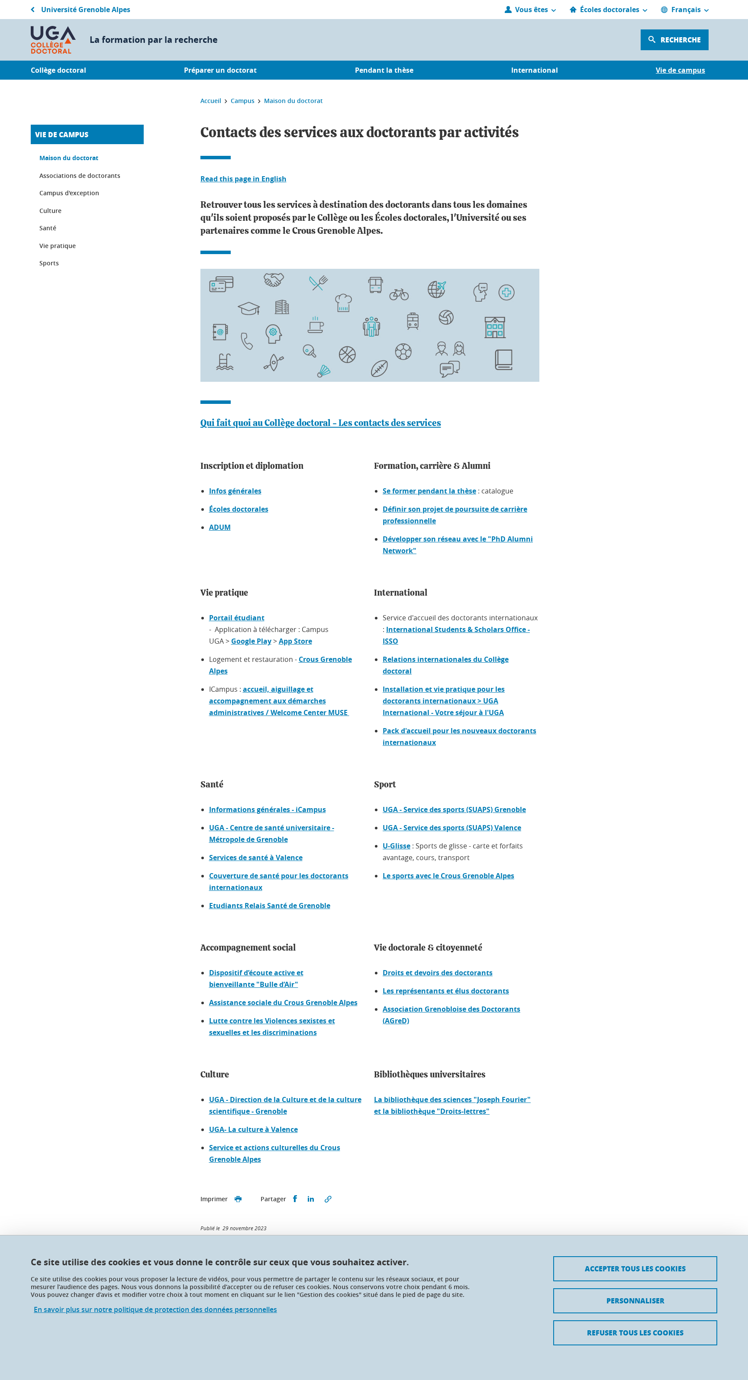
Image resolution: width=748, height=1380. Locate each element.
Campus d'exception (69, 193)
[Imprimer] (238, 1199)
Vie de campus (61, 134)
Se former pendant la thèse (429, 491)
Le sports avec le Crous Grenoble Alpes (448, 875)
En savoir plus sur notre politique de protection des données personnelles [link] (155, 1310)
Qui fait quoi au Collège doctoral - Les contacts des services (320, 423)
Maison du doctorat (68, 158)
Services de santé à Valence (256, 857)
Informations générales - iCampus (267, 809)
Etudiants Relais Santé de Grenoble (269, 905)
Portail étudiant (236, 617)
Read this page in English (243, 179)
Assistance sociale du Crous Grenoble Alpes (283, 1002)
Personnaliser (635, 1301)
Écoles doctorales (238, 509)
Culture (50, 210)
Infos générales (235, 491)
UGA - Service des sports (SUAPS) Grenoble (454, 809)
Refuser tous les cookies (635, 1333)
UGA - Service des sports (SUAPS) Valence (452, 827)
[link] (444, 700)
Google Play (251, 641)
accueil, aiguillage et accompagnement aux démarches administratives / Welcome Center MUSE (279, 700)
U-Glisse (396, 846)
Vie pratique (57, 246)
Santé (47, 228)
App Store (295, 641)
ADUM (220, 527)
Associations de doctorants (79, 175)
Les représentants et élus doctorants (446, 991)
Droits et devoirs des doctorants (438, 972)
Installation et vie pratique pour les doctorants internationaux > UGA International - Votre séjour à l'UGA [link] (444, 700)
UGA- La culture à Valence (253, 1129)
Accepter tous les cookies (635, 1269)
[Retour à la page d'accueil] (53, 40)
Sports (49, 263)
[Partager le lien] (328, 1199)
